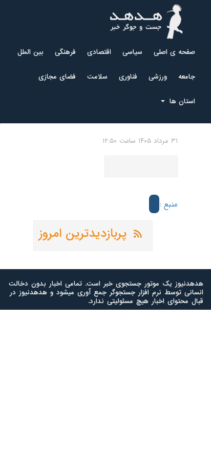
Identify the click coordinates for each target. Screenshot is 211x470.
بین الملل (30, 52)
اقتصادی (99, 52)
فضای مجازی (57, 77)
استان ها (181, 101)
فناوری (128, 77)
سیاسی (132, 52)
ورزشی (158, 77)
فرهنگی (65, 52)
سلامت (97, 77)
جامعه (186, 77)
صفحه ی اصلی (174, 52)
